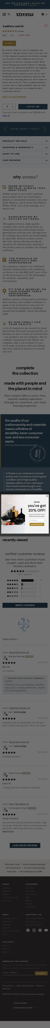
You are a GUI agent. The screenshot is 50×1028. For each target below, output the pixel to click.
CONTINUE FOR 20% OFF (37, 524)
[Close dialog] (47, 496)
